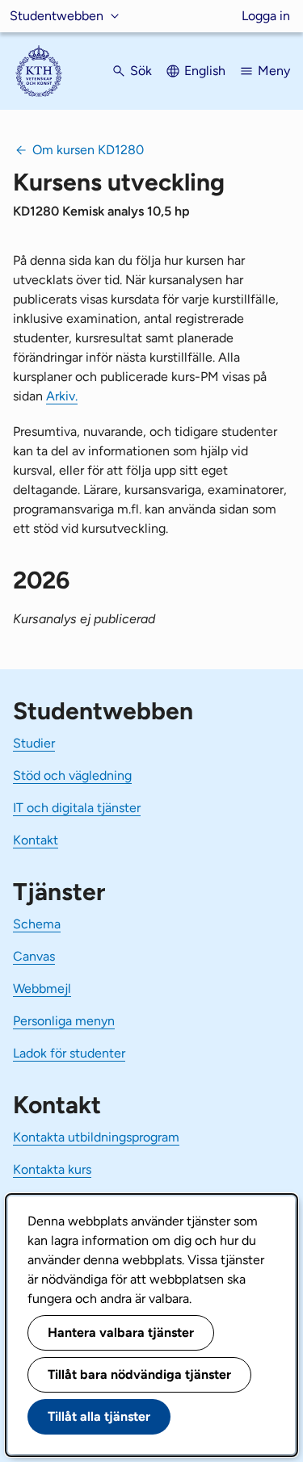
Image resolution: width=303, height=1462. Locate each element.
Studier (34, 743)
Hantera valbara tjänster (121, 1332)
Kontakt (35, 840)
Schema (37, 924)
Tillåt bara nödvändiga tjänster (139, 1374)
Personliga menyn (64, 1020)
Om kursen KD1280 (88, 149)
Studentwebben (56, 15)
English (204, 70)
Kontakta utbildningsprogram (96, 1137)
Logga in (266, 15)
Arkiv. (62, 396)
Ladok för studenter (69, 1053)
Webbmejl (42, 988)
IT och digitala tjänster (77, 807)
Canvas (34, 956)
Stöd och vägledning (72, 775)
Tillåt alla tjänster (99, 1416)
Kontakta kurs (52, 1169)
